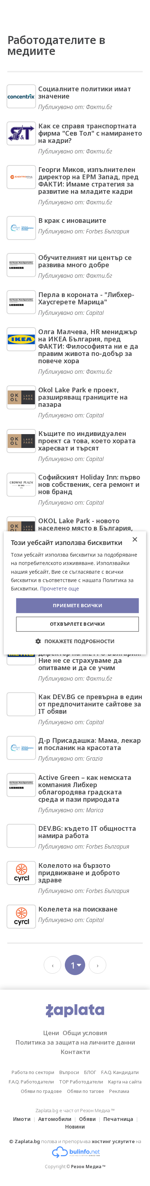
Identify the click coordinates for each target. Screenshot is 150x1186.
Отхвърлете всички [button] (77, 624)
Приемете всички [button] (77, 605)
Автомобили (54, 1118)
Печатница (118, 1118)
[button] (75, 641)
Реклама (119, 1091)
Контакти (75, 1051)
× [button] (134, 539)
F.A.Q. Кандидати (120, 1072)
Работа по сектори (33, 1072)
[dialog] (75, 592)
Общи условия (85, 1033)
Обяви (87, 1118)
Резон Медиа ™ (88, 1166)
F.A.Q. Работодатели (31, 1081)
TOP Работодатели (81, 1081)
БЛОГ (90, 1072)
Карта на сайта (125, 1081)
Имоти (22, 1118)
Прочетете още (59, 588)
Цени (51, 1033)
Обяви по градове (41, 1091)
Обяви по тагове (85, 1091)
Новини (75, 1126)
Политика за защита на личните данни (75, 1042)
